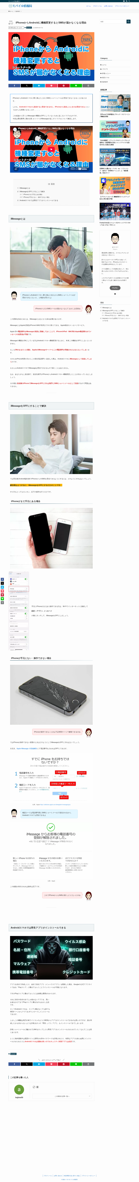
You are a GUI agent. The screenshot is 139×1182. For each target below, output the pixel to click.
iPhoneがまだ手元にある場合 (33, 194)
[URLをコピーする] (88, 85)
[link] (34, 1087)
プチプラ (105, 69)
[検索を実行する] (128, 21)
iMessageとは (25, 188)
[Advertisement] (51, 1136)
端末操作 (29, 27)
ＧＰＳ (104, 65)
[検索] (129, 1)
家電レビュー (106, 73)
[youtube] (124, 1)
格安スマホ (105, 77)
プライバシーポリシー (88, 1176)
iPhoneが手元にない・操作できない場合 (36, 197)
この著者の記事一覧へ (62, 1096)
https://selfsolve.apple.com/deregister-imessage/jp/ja (55, 804)
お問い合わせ (58, 1176)
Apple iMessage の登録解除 (27, 748)
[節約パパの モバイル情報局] (20, 6)
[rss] (126, 1)
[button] (14, 85)
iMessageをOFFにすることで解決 (32, 191)
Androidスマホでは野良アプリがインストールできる (39, 200)
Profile (115, 288)
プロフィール (48, 1176)
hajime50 (19, 1097)
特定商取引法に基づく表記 (72, 1176)
